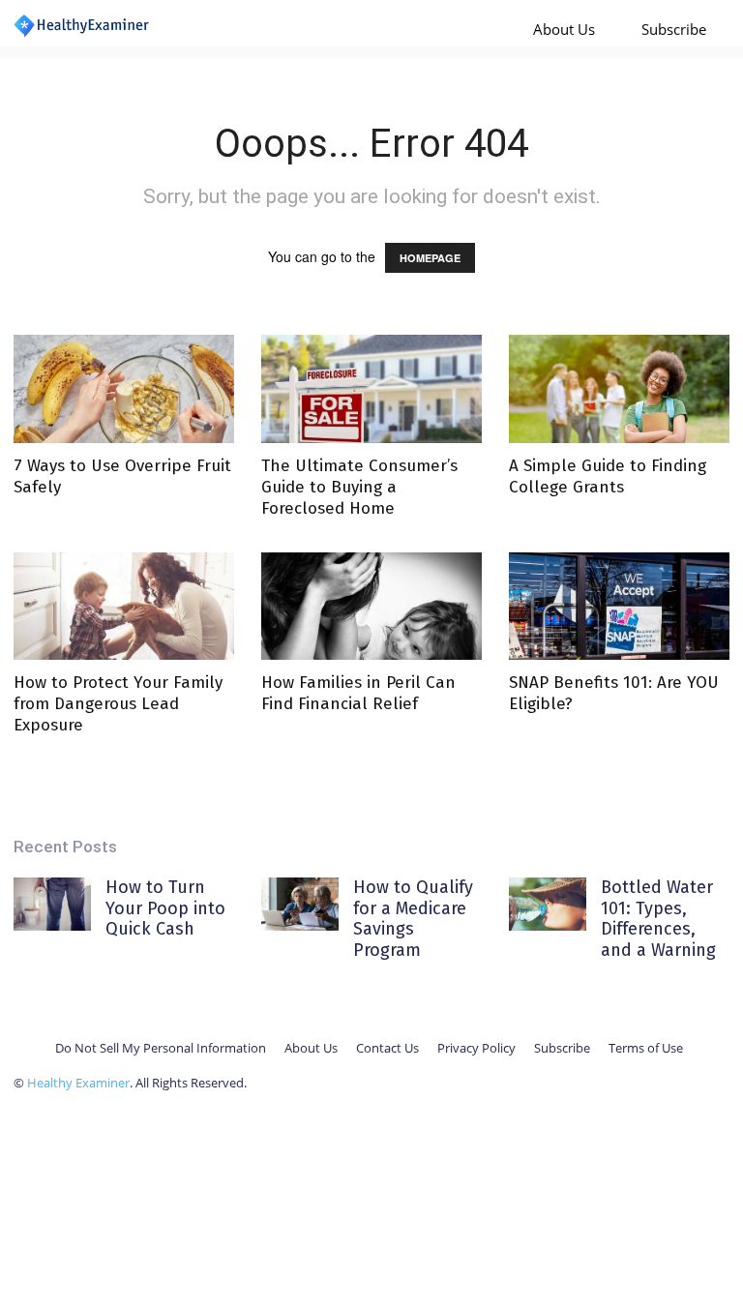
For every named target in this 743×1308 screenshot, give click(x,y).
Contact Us (387, 1047)
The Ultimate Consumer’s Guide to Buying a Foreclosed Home (359, 487)
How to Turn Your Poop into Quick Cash (165, 908)
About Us (564, 29)
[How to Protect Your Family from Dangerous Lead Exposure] (124, 606)
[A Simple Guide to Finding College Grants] (619, 389)
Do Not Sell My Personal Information (160, 1047)
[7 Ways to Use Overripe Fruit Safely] (124, 389)
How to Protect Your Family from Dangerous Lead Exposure (118, 703)
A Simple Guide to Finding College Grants (607, 476)
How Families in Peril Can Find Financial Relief (358, 693)
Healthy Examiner (78, 1082)
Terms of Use (646, 1047)
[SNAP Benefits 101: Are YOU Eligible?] (619, 606)
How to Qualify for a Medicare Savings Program (413, 919)
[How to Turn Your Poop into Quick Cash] (52, 904)
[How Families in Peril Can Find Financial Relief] (371, 606)
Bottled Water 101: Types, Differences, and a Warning (658, 919)
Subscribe (673, 29)
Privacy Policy (476, 1047)
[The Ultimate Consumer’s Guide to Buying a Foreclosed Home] (371, 389)
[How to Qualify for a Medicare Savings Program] (300, 904)
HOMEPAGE (430, 258)
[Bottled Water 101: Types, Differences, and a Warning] (547, 904)
